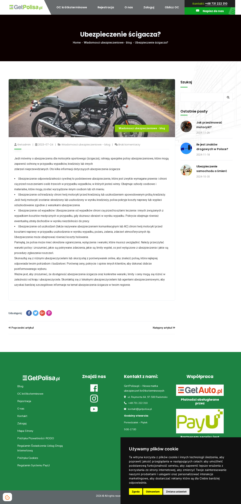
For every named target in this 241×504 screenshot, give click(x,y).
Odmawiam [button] (153, 491)
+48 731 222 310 (216, 4)
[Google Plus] (42, 313)
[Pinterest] (49, 313)
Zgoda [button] (136, 491)
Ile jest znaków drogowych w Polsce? (212, 146)
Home (77, 42)
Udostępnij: (15, 313)
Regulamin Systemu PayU (33, 465)
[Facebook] (29, 313)
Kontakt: (198, 3)
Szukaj (186, 82)
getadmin (24, 144)
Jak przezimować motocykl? (209, 125)
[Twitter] (35, 313)
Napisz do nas (213, 11)
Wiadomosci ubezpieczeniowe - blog (108, 42)
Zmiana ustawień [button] (176, 491)
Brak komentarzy (129, 144)
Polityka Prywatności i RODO (35, 438)
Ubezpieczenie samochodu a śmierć (211, 168)
